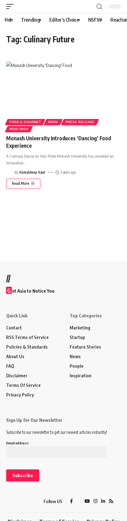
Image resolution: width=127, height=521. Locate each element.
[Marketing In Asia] (17, 501)
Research (18, 129)
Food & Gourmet (25, 122)
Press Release (80, 122)
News (53, 122)
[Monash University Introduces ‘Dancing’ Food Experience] (63, 95)
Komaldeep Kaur (32, 172)
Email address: (17, 443)
